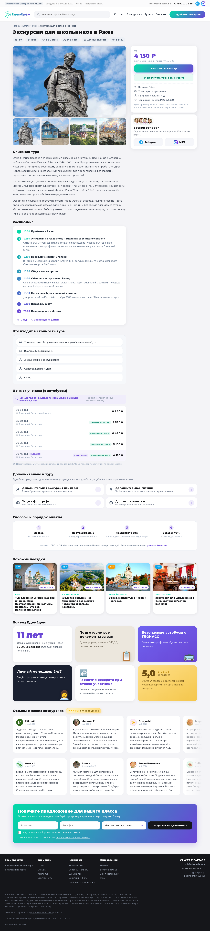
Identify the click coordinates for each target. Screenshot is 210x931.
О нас (79, 3)
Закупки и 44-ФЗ (78, 877)
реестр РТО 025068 (163, 99)
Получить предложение (170, 825)
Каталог (119, 14)
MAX (182, 142)
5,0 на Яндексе (83, 710)
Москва (104, 865)
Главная (17, 25)
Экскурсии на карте (15, 869)
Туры (148, 14)
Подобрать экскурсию (187, 14)
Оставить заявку (164, 68)
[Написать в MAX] (203, 3)
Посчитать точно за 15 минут (165, 77)
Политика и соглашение (82, 881)
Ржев (35, 25)
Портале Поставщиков (41, 912)
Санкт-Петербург (109, 873)
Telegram (151, 142)
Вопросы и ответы (94, 3)
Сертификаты (45, 877)
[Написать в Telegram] (197, 3)
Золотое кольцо (108, 869)
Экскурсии (133, 14)
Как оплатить (76, 865)
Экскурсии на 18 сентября (19, 865)
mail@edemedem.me (160, 3)
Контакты (43, 873)
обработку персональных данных (73, 837)
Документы (75, 873)
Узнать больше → (158, 545)
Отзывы (161, 14)
